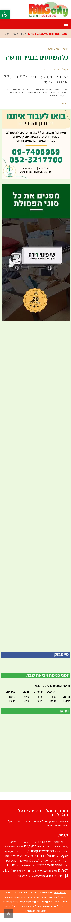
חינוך (65, 864)
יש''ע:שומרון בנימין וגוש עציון (15, 910)
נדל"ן (27, 919)
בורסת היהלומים (23, 850)
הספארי (6, 855)
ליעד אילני (49, 869)
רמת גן (50, 910)
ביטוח (57, 855)
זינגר (24, 860)
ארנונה (33, 850)
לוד (39, 914)
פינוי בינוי (46, 879)
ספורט (28, 874)
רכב (14, 879)
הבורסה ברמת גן (16, 855)
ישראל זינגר (48, 864)
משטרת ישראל (18, 869)
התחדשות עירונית (40, 859)
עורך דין (21, 874)
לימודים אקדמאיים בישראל (24, 914)
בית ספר (50, 855)
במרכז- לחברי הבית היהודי (53, 914)
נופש (34, 874)
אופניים (48, 850)
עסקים (54, 879)
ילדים (59, 864)
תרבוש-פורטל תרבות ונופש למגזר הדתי (36, 901)
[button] (5, 14)
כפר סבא (35, 919)
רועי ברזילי (20, 879)
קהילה (38, 879)
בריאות (41, 855)
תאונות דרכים (56, 884)
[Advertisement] (35, 495)
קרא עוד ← (63, 111)
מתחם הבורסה (53, 874)
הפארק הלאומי (61, 860)
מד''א (39, 869)
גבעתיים (30, 854)
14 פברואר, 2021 (51, 78)
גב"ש (31, 910)
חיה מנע (18, 860)
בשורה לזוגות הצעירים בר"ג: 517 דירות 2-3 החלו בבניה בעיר (36, 88)
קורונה (30, 878)
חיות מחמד (9, 860)
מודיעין (44, 905)
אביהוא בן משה (60, 850)
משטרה (31, 869)
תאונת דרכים (42, 884)
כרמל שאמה (29, 864)
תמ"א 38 (22, 884)
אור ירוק (41, 850)
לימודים (58, 869)
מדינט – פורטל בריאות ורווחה (27, 905)
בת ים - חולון (40, 910)
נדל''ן (40, 873)
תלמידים (31, 884)
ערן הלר (64, 78)
